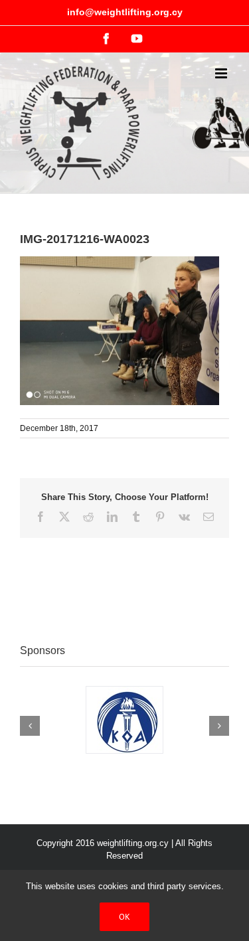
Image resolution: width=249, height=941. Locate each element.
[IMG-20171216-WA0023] (119, 263)
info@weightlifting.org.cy (125, 12)
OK (124, 916)
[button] (30, 726)
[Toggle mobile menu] (222, 73)
